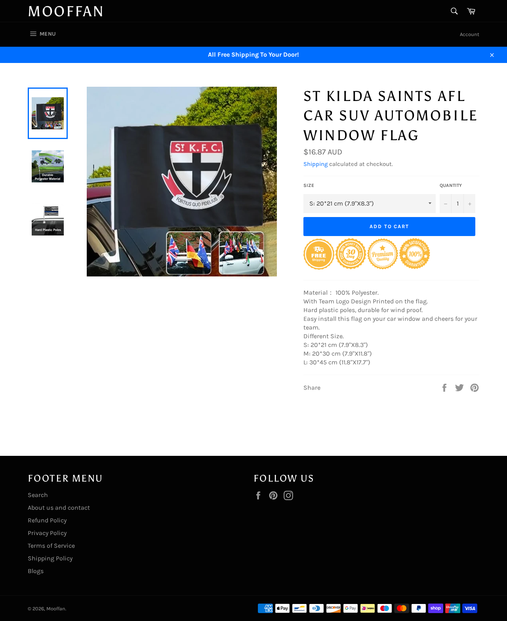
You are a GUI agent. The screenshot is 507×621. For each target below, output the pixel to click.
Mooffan (66, 11)
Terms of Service (51, 545)
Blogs (36, 571)
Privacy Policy (47, 533)
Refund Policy (47, 520)
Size (308, 185)
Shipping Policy (50, 558)
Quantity (451, 185)
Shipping (315, 164)
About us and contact (59, 507)
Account (469, 34)
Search (38, 495)
